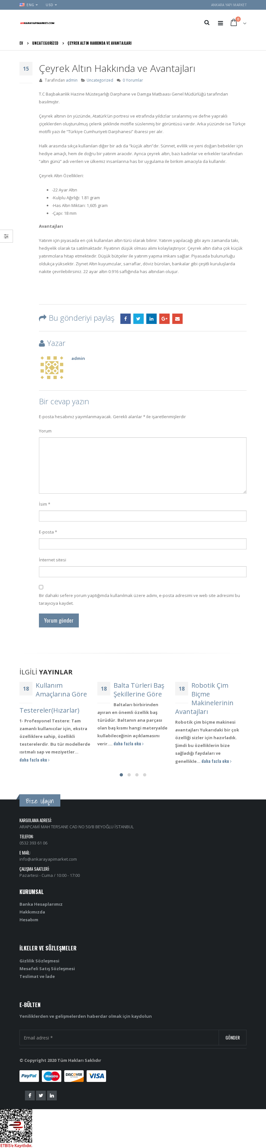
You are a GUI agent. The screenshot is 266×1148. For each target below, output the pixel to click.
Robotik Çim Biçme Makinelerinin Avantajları (130, 698)
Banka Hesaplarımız (41, 904)
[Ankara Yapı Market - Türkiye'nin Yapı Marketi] (37, 22)
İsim (44, 504)
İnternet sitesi (52, 560)
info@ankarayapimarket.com (48, 859)
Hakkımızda (32, 912)
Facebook (125, 319)
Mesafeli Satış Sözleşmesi (47, 968)
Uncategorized (100, 80)
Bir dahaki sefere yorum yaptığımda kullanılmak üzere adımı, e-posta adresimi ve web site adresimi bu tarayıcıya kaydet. (139, 599)
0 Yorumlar (133, 80)
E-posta (177, 319)
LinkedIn (151, 319)
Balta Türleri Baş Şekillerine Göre (64, 689)
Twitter (41, 1095)
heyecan (138, 319)
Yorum (45, 431)
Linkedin (52, 1095)
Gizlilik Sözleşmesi (39, 961)
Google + (164, 319)
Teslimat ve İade (37, 976)
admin (72, 80)
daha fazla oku (53, 743)
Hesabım (28, 920)
